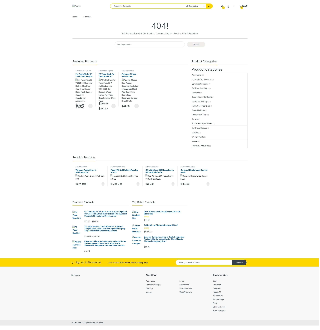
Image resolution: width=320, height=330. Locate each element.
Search (196, 44)
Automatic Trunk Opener (202, 79)
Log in (182, 281)
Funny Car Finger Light (201, 106)
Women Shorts (198, 137)
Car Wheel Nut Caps (200, 101)
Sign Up (239, 262)
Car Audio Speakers (200, 84)
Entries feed (184, 285)
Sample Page (218, 299)
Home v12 (217, 292)
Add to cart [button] (102, 184)
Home (74, 17)
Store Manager (219, 307)
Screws (195, 119)
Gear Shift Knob (198, 110)
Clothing (125, 71)
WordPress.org (186, 292)
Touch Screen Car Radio (202, 97)
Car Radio (196, 93)
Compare (216, 288)
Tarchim (77, 322)
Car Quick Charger (199, 128)
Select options (90, 106)
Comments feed (186, 288)
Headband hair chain (200, 146)
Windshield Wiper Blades (202, 123)
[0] (222, 6)
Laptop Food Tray (106, 71)
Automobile (80, 71)
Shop (215, 303)
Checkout (217, 285)
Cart (214, 281)
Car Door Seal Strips (200, 88)
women (195, 141)
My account (217, 296)
